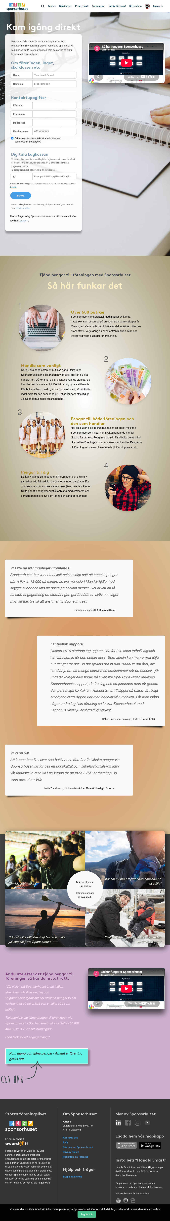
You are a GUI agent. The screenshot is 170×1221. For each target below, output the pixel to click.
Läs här (13, 187)
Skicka (20, 195)
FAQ (65, 1142)
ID (14, 176)
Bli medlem (135, 5)
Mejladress (19, 122)
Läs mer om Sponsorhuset (78, 1147)
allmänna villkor (23, 207)
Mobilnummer (21, 131)
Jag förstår (87, 1214)
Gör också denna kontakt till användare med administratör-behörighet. (38, 139)
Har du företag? (117, 5)
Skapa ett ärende (72, 1176)
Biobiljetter (65, 5)
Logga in (158, 5)
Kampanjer (98, 5)
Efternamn (19, 114)
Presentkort (81, 5)
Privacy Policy (71, 1152)
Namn (16, 75)
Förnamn (18, 105)
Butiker (52, 5)
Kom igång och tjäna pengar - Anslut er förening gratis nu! (45, 1056)
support (24, 220)
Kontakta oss (70, 1137)
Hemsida (18, 83)
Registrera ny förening (75, 1156)
